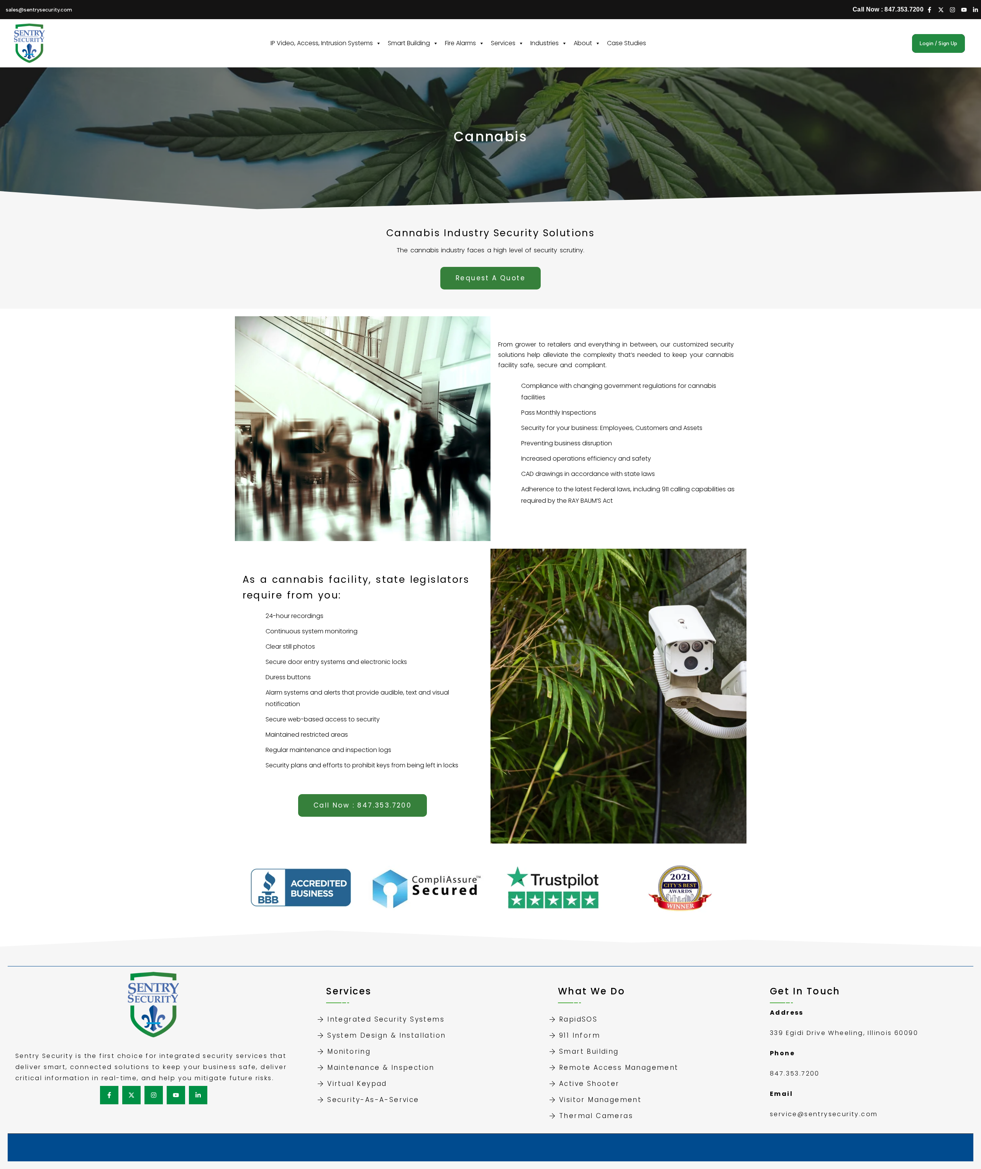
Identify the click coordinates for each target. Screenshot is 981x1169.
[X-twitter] (941, 9)
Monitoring (349, 1051)
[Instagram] (952, 9)
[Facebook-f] (929, 9)
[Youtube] (964, 9)
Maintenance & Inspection (381, 1067)
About (583, 43)
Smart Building (409, 43)
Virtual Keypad (357, 1083)
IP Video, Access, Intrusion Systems (322, 43)
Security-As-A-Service (373, 1099)
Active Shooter (589, 1083)
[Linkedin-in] (975, 9)
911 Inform (579, 1035)
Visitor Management (600, 1099)
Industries (544, 43)
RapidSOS (578, 1019)
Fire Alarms (460, 43)
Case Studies (626, 43)
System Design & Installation (386, 1035)
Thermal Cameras (596, 1115)
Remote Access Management (619, 1067)
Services (503, 43)
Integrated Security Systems (386, 1019)
